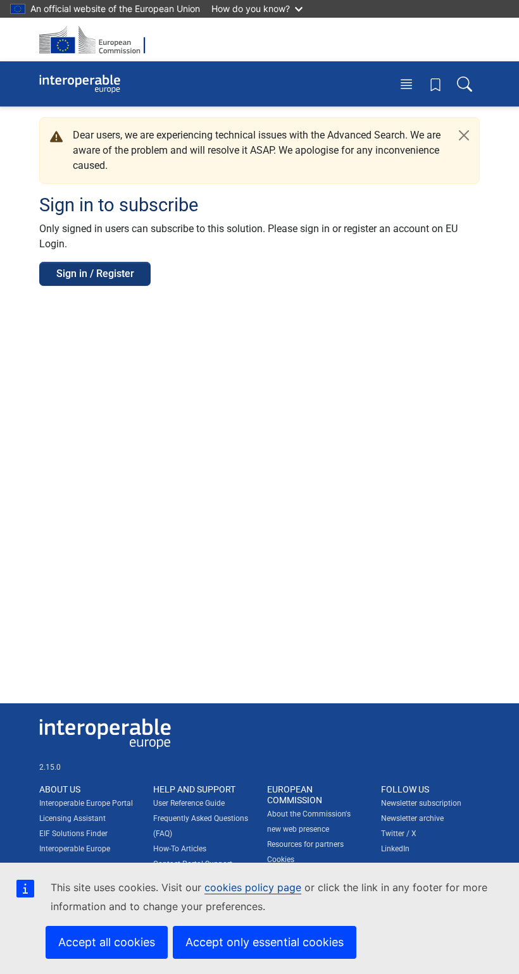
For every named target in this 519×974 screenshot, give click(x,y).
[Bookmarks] (435, 84)
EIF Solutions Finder (73, 833)
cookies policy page (252, 887)
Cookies (280, 859)
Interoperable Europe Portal (86, 803)
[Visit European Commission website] (96, 39)
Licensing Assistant (72, 818)
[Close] (464, 135)
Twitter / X (398, 833)
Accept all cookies (106, 942)
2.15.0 (50, 767)
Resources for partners (305, 844)
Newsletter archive (412, 818)
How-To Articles (179, 848)
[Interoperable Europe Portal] (79, 84)
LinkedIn (395, 848)
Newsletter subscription (421, 803)
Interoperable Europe (74, 848)
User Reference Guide (189, 803)
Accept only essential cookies (264, 942)
